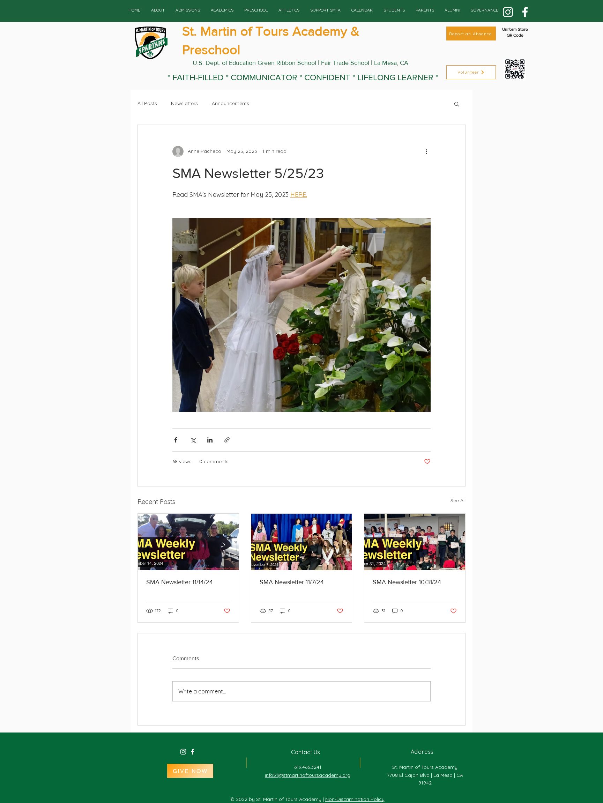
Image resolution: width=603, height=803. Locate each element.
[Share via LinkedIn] (210, 440)
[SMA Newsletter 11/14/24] (188, 542)
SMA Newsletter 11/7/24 (292, 582)
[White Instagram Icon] (183, 752)
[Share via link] (227, 440)
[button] (456, 103)
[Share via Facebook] (175, 440)
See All (458, 500)
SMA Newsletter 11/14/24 (179, 582)
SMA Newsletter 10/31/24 (407, 582)
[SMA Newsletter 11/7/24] (301, 542)
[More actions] (426, 151)
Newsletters (184, 103)
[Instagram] (508, 12)
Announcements (230, 103)
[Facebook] (525, 12)
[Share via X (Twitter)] (192, 440)
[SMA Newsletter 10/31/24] (414, 542)
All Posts (147, 103)
